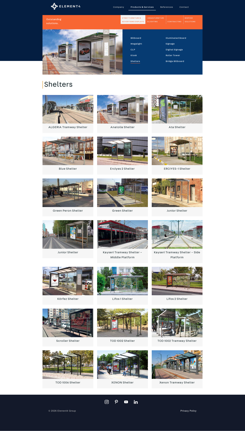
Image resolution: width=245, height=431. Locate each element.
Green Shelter (122, 210)
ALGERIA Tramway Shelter (67, 127)
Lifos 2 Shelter (177, 299)
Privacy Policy (188, 410)
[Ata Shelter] (177, 109)
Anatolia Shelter (122, 127)
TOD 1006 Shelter (67, 382)
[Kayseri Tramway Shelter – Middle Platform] (122, 234)
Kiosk (134, 55)
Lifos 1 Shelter (122, 299)
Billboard (136, 38)
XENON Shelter (122, 382)
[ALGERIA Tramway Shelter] (67, 109)
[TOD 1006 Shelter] (67, 364)
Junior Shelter (177, 210)
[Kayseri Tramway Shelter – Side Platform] (177, 234)
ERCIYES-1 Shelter (177, 168)
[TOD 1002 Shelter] (122, 323)
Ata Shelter (177, 127)
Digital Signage (174, 50)
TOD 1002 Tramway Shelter (177, 340)
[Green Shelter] (122, 192)
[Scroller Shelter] (67, 323)
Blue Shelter (68, 168)
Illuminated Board (176, 38)
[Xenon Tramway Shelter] (177, 364)
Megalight (136, 44)
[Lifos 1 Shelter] (122, 281)
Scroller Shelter (68, 340)
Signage (170, 44)
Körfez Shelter (68, 299)
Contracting (174, 22)
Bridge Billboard (175, 61)
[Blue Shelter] (67, 151)
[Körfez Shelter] (67, 281)
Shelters (135, 61)
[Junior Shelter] (177, 192)
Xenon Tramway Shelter (177, 382)
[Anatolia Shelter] (122, 109)
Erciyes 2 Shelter (122, 168)
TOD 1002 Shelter (122, 340)
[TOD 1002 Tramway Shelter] (177, 323)
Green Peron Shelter (68, 210)
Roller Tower (173, 55)
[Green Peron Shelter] (67, 192)
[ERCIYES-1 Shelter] (177, 151)
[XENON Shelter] (122, 364)
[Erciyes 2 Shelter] (122, 151)
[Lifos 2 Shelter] (177, 281)
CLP (133, 50)
